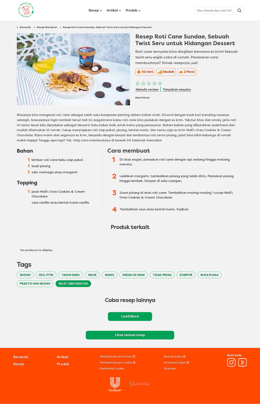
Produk (131, 10)
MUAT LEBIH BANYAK (73, 283)
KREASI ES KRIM (133, 275)
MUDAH (25, 275)
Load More (130, 316)
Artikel (112, 10)
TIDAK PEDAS (162, 275)
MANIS (109, 275)
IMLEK (92, 275)
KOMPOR (186, 275)
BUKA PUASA (209, 275)
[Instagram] (231, 365)
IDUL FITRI (46, 275)
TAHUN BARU (71, 275)
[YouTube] (242, 365)
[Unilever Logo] (115, 390)
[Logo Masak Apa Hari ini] (26, 18)
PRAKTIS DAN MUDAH (35, 283)
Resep (94, 10)
